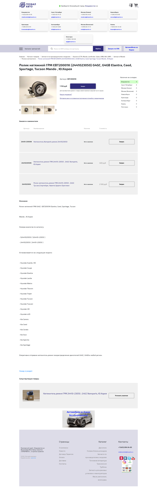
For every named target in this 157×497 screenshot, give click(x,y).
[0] (136, 5)
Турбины (103, 467)
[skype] (129, 458)
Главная (22, 56)
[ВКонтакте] (126, 458)
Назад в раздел (25, 371)
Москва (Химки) (86, 12)
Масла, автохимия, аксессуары (100, 478)
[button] (19, 110)
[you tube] (133, 458)
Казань (112, 24)
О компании (63, 448)
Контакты (62, 464)
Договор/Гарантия (66, 454)
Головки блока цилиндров (97, 451)
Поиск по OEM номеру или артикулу (66, 49)
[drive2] (122, 458)
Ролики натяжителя (29, 59)
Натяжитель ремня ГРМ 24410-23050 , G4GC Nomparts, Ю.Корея (56, 163)
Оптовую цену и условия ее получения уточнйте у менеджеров (82, 98)
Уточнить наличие (121, 395)
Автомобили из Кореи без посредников (78, 414)
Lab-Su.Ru (33, 458)
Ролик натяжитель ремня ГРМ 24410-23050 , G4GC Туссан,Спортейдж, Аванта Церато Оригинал (54, 184)
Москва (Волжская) (87, 24)
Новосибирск (114, 12)
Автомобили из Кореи (131, 48)
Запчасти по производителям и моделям (56, 56)
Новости (62, 451)
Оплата (61, 457)
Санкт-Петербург (56, 12)
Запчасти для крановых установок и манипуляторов (96, 471)
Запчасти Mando (119, 56)
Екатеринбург (55, 24)
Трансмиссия (102, 464)
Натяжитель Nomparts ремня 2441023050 (50, 142)
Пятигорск (69, 37)
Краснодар (25, 24)
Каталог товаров (33, 56)
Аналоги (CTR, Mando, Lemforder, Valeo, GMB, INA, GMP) (92, 56)
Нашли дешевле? (66, 94)
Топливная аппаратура (98, 461)
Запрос (83, 86)
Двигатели (103, 448)
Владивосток (26, 12)
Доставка (62, 461)
